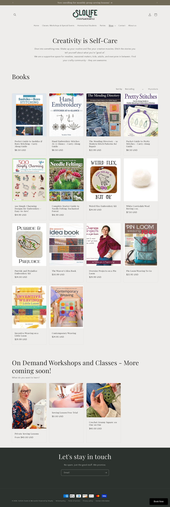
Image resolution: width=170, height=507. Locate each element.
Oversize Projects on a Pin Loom (102, 272)
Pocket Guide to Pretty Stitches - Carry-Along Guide (138, 144)
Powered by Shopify (46, 501)
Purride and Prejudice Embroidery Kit (26, 272)
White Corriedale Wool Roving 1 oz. (138, 207)
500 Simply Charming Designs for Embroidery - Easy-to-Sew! (28, 208)
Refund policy (61, 501)
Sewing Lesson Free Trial (65, 412)
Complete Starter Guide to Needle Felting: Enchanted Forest (65, 208)
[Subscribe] (106, 473)
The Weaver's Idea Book (64, 271)
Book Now (159, 501)
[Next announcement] (157, 2)
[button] (15, 15)
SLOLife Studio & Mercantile (28, 501)
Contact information (103, 501)
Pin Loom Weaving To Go (139, 271)
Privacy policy (88, 501)
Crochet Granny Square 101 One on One (103, 423)
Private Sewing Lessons (27, 433)
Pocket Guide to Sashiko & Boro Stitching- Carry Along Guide (28, 144)
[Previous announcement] (13, 2)
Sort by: (119, 89)
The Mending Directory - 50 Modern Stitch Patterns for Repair (103, 144)
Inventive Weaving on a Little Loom (26, 334)
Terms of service (74, 501)
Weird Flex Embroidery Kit (103, 206)
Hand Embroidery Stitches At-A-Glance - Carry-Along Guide (66, 144)
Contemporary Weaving (64, 333)
